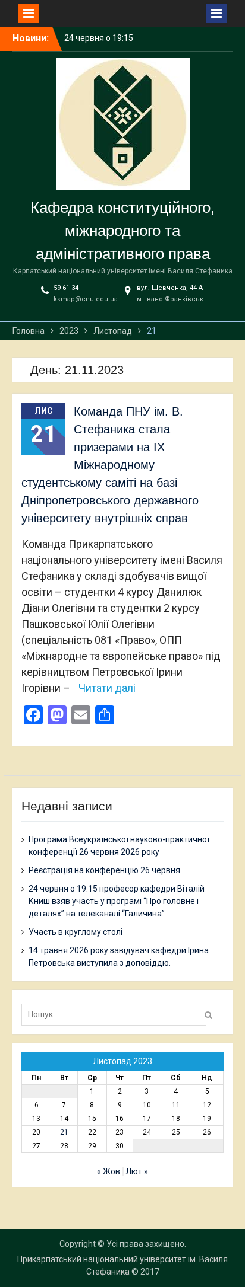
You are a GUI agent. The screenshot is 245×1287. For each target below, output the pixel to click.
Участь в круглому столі (75, 932)
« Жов (108, 1171)
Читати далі (107, 688)
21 (64, 1132)
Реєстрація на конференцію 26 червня (104, 870)
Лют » (136, 1171)
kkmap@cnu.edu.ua (86, 299)
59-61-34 (66, 288)
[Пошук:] (116, 1014)
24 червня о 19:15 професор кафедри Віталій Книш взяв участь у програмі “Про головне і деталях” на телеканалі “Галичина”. (117, 901)
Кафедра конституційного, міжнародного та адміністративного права (122, 231)
